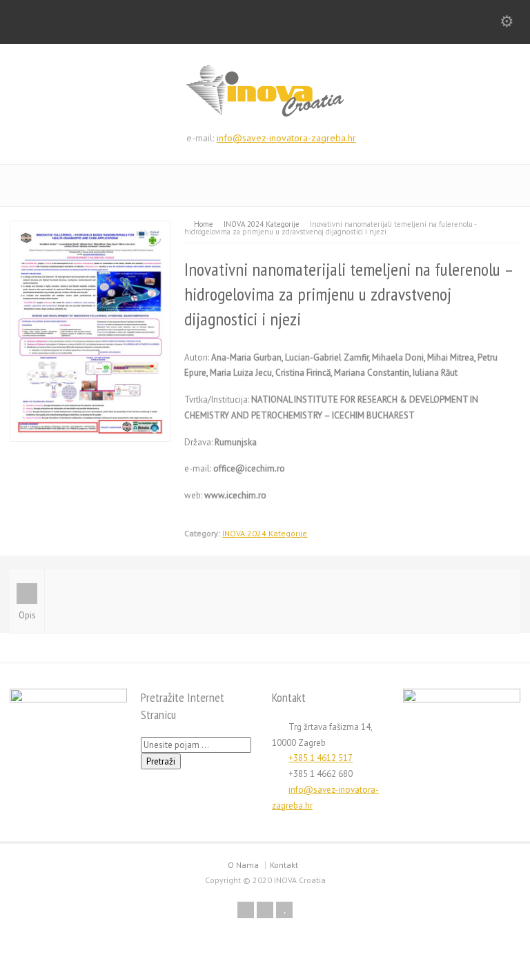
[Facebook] (245, 910)
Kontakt (284, 865)
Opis (27, 615)
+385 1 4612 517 (320, 758)
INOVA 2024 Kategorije (264, 533)
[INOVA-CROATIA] (265, 114)
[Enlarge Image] (90, 228)
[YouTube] (284, 910)
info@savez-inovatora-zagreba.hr (286, 138)
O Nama (243, 865)
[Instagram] (265, 910)
